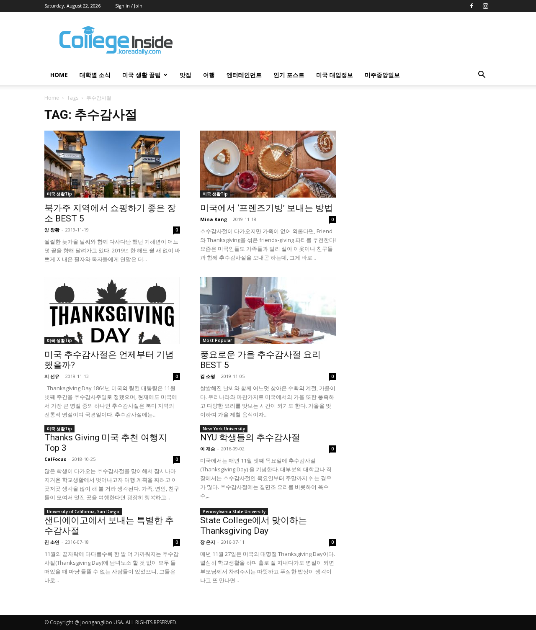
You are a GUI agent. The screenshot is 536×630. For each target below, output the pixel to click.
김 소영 (207, 376)
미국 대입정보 (334, 75)
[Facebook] (471, 6)
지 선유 (51, 376)
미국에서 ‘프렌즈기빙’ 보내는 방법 (266, 208)
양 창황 (51, 229)
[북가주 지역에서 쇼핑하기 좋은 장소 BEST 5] (112, 164)
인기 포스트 (288, 75)
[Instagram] (485, 6)
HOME (59, 75)
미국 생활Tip (59, 194)
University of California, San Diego (83, 511)
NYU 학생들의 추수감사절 (250, 437)
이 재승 (207, 448)
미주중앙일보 (382, 75)
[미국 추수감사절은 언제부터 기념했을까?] (112, 310)
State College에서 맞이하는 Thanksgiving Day (253, 525)
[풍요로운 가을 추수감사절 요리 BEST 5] (268, 310)
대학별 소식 (95, 75)
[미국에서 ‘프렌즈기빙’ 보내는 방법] (268, 164)
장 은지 (207, 542)
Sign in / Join (128, 6)
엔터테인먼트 (244, 75)
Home (51, 97)
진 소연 (51, 542)
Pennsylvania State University (234, 511)
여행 (209, 75)
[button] (482, 76)
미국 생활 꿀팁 (141, 75)
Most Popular (217, 340)
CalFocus (55, 459)
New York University (224, 429)
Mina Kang (213, 219)
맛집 (185, 75)
